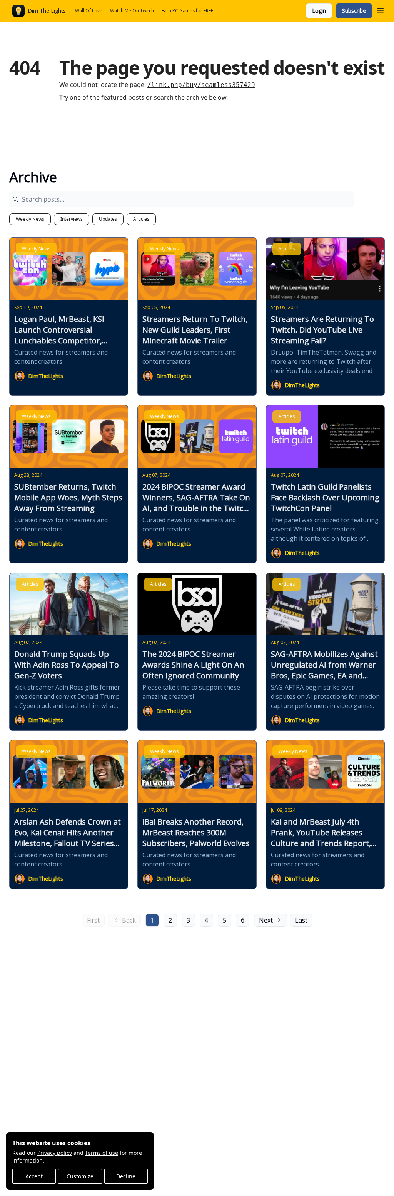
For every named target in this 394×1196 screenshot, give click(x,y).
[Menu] (380, 9)
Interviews (71, 219)
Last (301, 920)
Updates (108, 219)
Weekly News (30, 219)
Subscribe (354, 10)
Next (266, 920)
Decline (125, 1176)
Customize (80, 1176)
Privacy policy (54, 1152)
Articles (141, 219)
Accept (34, 1176)
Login (319, 10)
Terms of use (101, 1152)
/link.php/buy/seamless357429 (201, 84)
